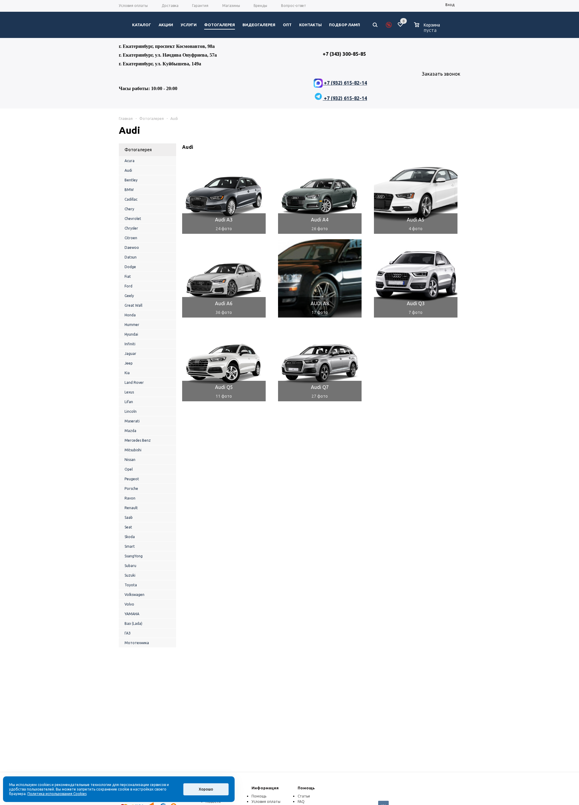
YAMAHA (132, 614)
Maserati (132, 421)
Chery (129, 209)
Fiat (128, 276)
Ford (128, 286)
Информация (265, 788)
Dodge (130, 267)
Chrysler (131, 228)
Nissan (130, 460)
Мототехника (137, 643)
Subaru (130, 566)
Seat (128, 527)
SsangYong (134, 556)
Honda (130, 315)
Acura (129, 161)
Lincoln (131, 411)
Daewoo (132, 247)
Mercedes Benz (138, 440)
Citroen (131, 238)
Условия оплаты (266, 801)
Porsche (131, 488)
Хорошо (206, 789)
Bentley (131, 180)
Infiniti (130, 344)
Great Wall (133, 305)
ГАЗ (128, 633)
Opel (129, 469)
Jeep (129, 363)
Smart (130, 546)
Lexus (129, 392)
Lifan (129, 402)
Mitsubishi (133, 450)
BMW (129, 190)
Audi (128, 170)
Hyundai (131, 334)
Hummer (132, 325)
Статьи (304, 796)
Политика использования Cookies (57, 794)
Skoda (130, 537)
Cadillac (131, 199)
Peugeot (132, 479)
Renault (131, 508)
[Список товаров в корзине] (428, 29)
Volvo (129, 604)
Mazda (130, 431)
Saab (129, 517)
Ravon (130, 498)
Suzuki (130, 575)
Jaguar (130, 354)
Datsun (131, 257)
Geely (129, 296)
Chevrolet (133, 219)
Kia (127, 373)
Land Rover (134, 382)
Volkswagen (134, 595)
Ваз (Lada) (133, 623)
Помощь (306, 788)
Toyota (131, 585)
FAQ (301, 801)
